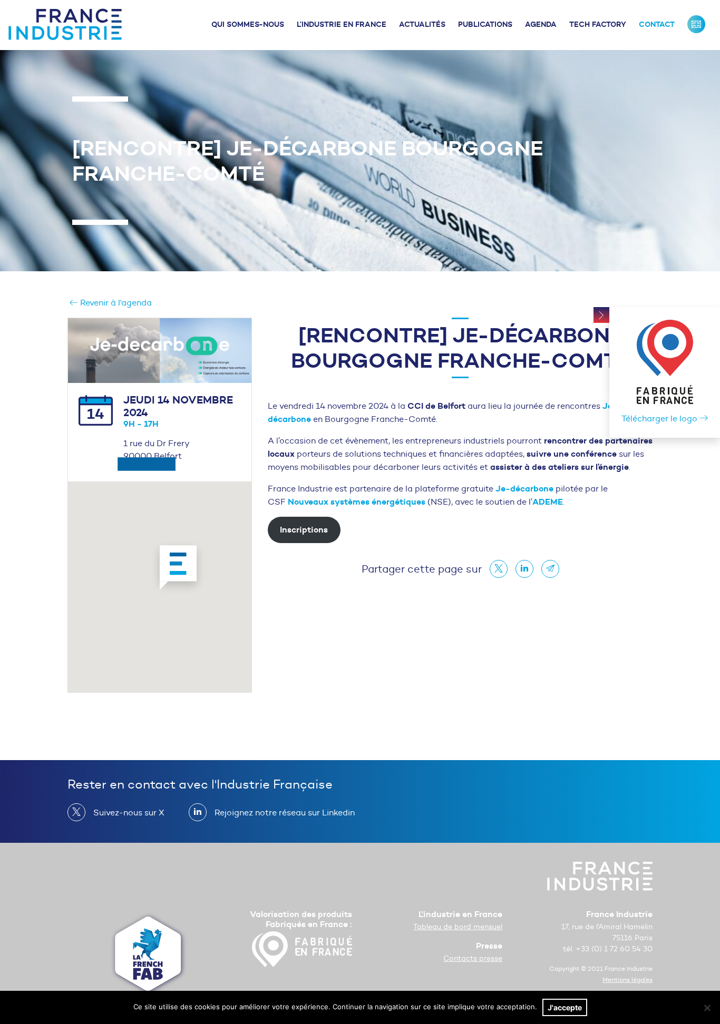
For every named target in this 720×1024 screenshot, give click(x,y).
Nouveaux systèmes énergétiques (357, 501)
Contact (657, 24)
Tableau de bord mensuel (457, 926)
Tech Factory (597, 24)
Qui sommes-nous (247, 24)
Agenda (541, 24)
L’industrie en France (341, 24)
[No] (707, 1007)
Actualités (422, 24)
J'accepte (565, 1007)
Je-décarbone (524, 488)
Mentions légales (627, 979)
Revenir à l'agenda (115, 303)
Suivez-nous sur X (128, 813)
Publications (485, 24)
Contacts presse (472, 958)
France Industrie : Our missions (696, 24)
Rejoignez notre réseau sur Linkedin (285, 813)
